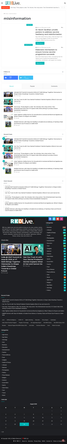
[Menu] (2, 3)
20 (33, 421)
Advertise (30, 441)
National (49, 251)
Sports (48, 259)
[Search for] (65, 3)
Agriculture (50, 279)
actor (3, 319)
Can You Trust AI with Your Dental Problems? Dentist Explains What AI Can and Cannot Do (26, 304)
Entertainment (50, 240)
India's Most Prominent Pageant (9, 322)
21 (42, 421)
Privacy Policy (37, 441)
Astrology (49, 287)
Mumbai (4, 325)
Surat (48, 325)
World (48, 277)
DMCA (43, 441)
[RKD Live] (13, 3)
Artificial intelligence (11, 319)
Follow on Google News (59, 441)
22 (52, 421)
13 (33, 417)
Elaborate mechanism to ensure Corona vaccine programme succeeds (46, 52)
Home (6, 13)
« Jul (2, 431)
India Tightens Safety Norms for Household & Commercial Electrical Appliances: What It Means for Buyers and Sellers (33, 311)
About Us (24, 441)
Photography (50, 238)
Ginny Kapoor (45, 319)
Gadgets (49, 248)
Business (49, 227)
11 (15, 417)
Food (48, 266)
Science (49, 253)
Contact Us (49, 441)
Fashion (49, 264)
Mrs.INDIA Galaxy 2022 (59, 322)
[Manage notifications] (63, 440)
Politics (49, 290)
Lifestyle (49, 230)
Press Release (50, 269)
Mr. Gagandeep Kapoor (36, 322)
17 (5, 421)
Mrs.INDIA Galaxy (48, 322)
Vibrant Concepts (56, 325)
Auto (48, 274)
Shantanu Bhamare (40, 325)
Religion (49, 282)
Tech (48, 245)
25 (15, 424)
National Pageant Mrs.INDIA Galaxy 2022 (17, 325)
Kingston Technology (24, 322)
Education (49, 243)
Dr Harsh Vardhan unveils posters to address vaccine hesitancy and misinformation (49, 32)
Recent (12, 86)
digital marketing (29, 319)
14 (42, 417)
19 (24, 421)
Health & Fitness (51, 232)
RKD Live (39, 27)
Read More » (40, 43)
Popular (32, 86)
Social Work (50, 261)
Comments (54, 86)
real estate (31, 325)
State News (50, 256)
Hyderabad (53, 319)
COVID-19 (20, 319)
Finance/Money (51, 272)
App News (49, 285)
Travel (48, 235)
